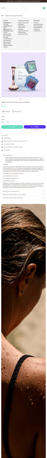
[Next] (45, 1)
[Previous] (1, 1)
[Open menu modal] (2, 8)
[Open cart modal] (43, 8)
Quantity (3, 119)
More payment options (34, 129)
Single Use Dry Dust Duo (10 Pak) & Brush (14, 15)
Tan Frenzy (3, 104)
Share (4, 116)
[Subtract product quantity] (8, 122)
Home (2, 15)
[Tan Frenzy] (23, 8)
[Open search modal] (4, 8)
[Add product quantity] (2, 122)
